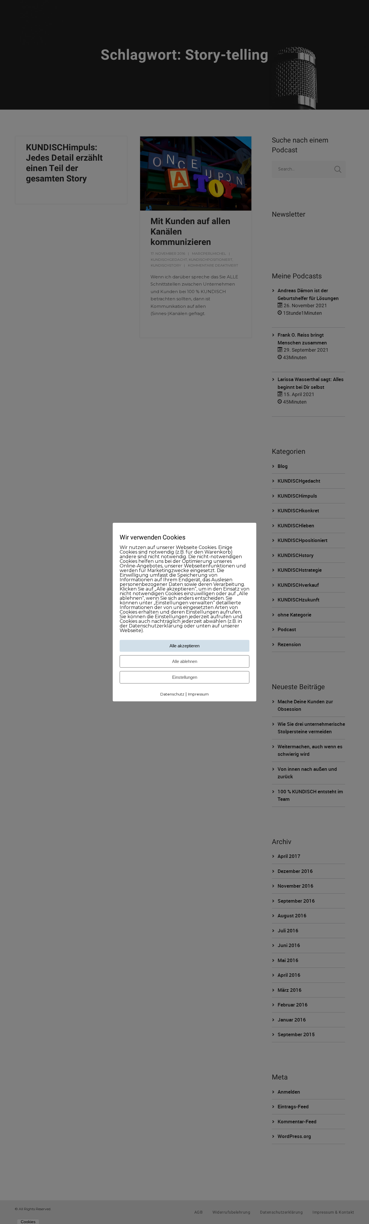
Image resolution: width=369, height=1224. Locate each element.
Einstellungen (184, 677)
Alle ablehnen (184, 661)
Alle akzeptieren (184, 646)
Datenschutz (172, 694)
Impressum (198, 694)
